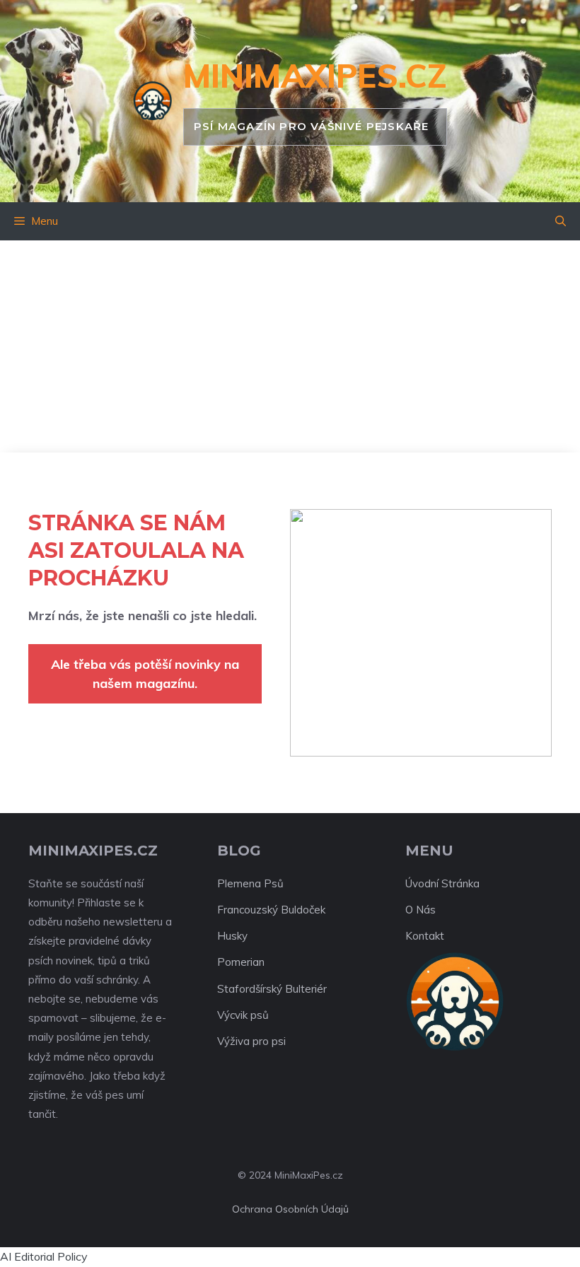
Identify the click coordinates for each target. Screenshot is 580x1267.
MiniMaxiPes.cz (315, 75)
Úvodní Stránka (442, 883)
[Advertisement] (290, 346)
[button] (560, 221)
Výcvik (232, 1015)
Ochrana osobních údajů (290, 1209)
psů (259, 1015)
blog (239, 850)
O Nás (420, 909)
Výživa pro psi (251, 1041)
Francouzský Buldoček (271, 909)
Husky (232, 935)
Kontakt (424, 935)
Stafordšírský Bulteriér (272, 989)
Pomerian (241, 962)
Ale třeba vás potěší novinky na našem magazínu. (145, 673)
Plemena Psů (250, 883)
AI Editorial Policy (44, 1256)
